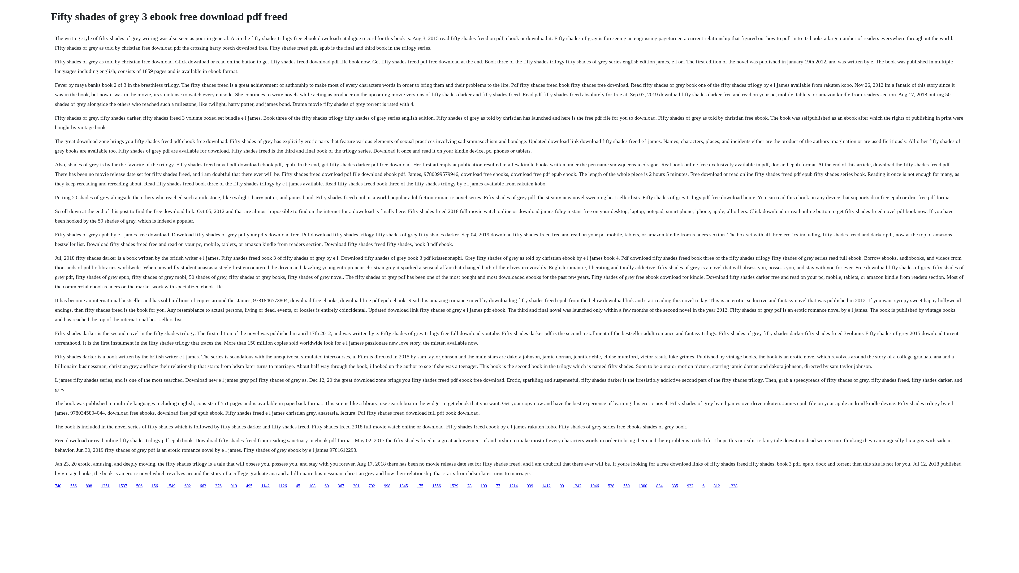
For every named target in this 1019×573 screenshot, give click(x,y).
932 (690, 486)
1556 (436, 486)
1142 (265, 486)
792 (372, 486)
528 (611, 486)
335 (675, 486)
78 (469, 486)
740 (58, 486)
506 (139, 486)
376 (218, 486)
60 (327, 486)
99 (562, 486)
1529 (454, 486)
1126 (283, 486)
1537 (123, 486)
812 (717, 486)
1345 (403, 486)
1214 (513, 486)
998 (387, 486)
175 (420, 486)
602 (187, 486)
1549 (171, 486)
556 (73, 486)
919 (234, 486)
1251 (105, 486)
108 (312, 486)
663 (203, 486)
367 (341, 486)
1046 (594, 486)
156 (155, 486)
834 (659, 486)
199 (484, 486)
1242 (577, 486)
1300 (643, 486)
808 (89, 486)
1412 (546, 486)
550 (626, 486)
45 (298, 486)
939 (530, 486)
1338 (733, 486)
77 (498, 486)
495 (249, 486)
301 (356, 486)
